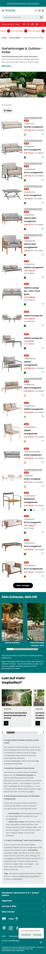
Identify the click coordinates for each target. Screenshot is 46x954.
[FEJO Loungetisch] (12, 547)
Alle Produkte (15, 37)
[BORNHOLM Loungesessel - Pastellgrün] (28, 510)
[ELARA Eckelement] (12, 455)
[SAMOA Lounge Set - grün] (25, 326)
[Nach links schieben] (2, 649)
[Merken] (42, 134)
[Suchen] (41, 17)
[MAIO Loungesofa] (12, 387)
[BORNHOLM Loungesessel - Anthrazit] (31, 510)
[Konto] (43, 10)
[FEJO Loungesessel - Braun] (25, 576)
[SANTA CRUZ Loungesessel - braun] (25, 255)
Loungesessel (30, 169)
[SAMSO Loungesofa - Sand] (25, 417)
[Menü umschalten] (3, 10)
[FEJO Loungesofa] (12, 524)
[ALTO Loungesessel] (12, 171)
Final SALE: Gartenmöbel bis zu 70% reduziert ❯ (23, 3)
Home (4, 37)
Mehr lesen (6, 66)
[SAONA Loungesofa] (12, 126)
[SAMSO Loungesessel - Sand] (25, 441)
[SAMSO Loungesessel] (12, 432)
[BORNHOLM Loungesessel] (12, 501)
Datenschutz (14, 936)
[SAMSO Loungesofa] (12, 409)
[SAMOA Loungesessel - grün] (25, 373)
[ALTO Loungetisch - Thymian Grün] (25, 203)
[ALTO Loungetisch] (12, 194)
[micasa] (10, 10)
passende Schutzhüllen (28, 876)
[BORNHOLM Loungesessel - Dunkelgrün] (25, 510)
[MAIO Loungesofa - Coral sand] (25, 395)
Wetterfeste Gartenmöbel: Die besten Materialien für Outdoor (15, 715)
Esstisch (10, 858)
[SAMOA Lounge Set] (12, 318)
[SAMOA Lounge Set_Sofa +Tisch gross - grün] (25, 304)
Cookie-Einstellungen (11, 940)
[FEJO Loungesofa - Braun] (25, 533)
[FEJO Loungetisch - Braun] (25, 554)
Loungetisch (29, 192)
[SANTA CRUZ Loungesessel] (12, 245)
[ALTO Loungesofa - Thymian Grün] (25, 157)
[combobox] (23, 17)
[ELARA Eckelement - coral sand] (25, 463)
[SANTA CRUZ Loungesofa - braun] (25, 229)
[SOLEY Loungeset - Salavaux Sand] (25, 487)
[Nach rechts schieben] (42, 649)
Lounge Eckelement (32, 452)
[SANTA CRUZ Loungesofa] (12, 219)
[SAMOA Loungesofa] (12, 269)
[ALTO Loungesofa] (12, 149)
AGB (3, 936)
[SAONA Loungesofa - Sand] (25, 135)
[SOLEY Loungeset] (12, 478)
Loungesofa (29, 124)
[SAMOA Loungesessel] (12, 364)
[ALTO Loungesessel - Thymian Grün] (25, 180)
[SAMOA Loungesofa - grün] (25, 278)
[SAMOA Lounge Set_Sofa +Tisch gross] (12, 294)
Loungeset (28, 476)
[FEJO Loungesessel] (12, 569)
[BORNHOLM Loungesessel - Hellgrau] (34, 510)
